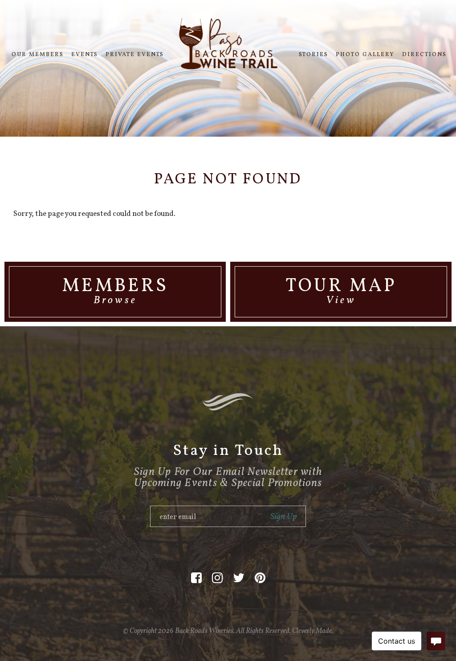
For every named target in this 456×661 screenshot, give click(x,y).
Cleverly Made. (312, 631)
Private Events (135, 55)
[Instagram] (217, 578)
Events (84, 55)
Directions (424, 55)
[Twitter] (238, 578)
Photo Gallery (365, 55)
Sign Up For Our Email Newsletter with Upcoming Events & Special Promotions (228, 477)
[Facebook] (196, 578)
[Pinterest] (260, 578)
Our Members (38, 55)
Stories (313, 55)
